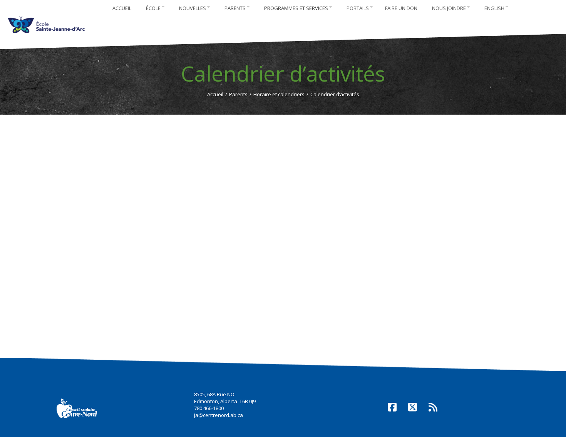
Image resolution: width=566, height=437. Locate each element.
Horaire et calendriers (279, 94)
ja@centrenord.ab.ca (218, 415)
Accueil (215, 94)
